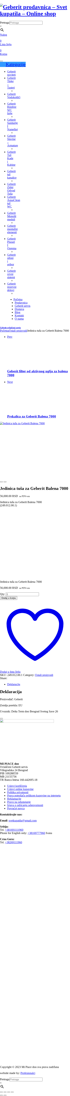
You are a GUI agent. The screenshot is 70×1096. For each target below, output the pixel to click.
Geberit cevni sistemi (11, 274)
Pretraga (4, 22)
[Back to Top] (1, 718)
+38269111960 (13, 842)
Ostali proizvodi (18, 330)
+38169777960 (36, 833)
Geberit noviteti (11, 73)
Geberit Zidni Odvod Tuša (11, 189)
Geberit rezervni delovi (11, 287)
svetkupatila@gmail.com (23, 820)
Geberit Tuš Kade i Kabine (11, 158)
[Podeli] (8, 1092)
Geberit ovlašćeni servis (10, 327)
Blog (17, 312)
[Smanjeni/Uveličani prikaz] (1, 1092)
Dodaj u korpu (8, 598)
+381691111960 (14, 829)
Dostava (19, 309)
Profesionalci (27, 1073)
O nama (19, 318)
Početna (17, 299)
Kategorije (16, 64)
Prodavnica (21, 302)
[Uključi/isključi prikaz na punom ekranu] (5, 1092)
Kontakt (19, 315)
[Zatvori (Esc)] (12, 1092)
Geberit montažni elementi (12, 229)
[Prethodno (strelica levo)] (1, 1095)
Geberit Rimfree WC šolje (11, 108)
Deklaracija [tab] (13, 684)
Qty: (2, 594)
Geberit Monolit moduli (11, 216)
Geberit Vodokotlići (13, 96)
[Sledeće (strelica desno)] (5, 1095)
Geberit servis (22, 305)
